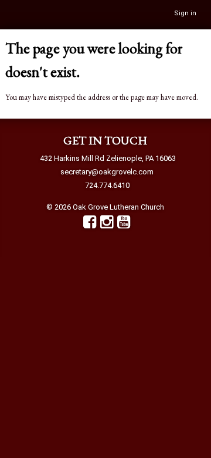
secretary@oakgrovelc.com (107, 171)
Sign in (185, 13)
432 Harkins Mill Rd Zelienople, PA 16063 (108, 158)
